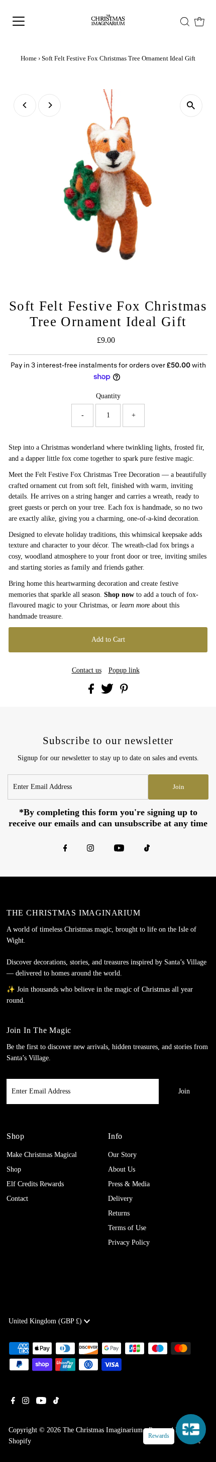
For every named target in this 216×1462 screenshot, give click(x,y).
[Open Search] (184, 21)
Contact (17, 1198)
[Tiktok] (147, 849)
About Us (121, 1169)
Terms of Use (127, 1228)
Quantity (108, 396)
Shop (14, 1169)
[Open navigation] (32, 21)
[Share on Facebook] (92, 691)
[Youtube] (119, 849)
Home (29, 58)
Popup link (124, 670)
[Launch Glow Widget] (191, 1429)
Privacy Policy (129, 1242)
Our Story (122, 1155)
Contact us (86, 670)
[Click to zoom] (191, 105)
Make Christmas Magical (42, 1155)
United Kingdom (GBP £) (46, 1321)
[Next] (49, 105)
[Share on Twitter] (108, 691)
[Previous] (25, 105)
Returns (119, 1213)
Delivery (120, 1198)
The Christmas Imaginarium (103, 1430)
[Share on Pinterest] (124, 691)
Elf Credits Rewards (35, 1184)
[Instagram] (90, 849)
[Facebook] (65, 849)
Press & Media (129, 1184)
